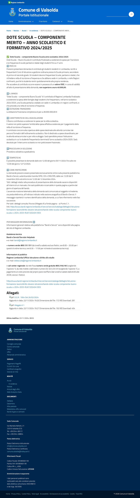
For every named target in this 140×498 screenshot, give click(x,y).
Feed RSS (79, 494)
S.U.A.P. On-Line (13, 366)
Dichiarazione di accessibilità (59, 494)
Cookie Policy (26, 494)
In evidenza (34, 30)
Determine (11, 403)
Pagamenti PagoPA (14, 363)
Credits (72, 494)
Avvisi (24, 30)
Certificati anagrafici (14, 369)
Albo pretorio (11, 406)
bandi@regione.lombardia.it (25, 240)
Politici (9, 349)
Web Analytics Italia (14, 392)
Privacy (70, 21)
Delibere (10, 401)
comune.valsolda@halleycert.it (18, 451)
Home (11, 21)
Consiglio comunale (14, 344)
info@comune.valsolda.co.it (17, 446)
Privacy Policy (16, 494)
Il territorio (43, 21)
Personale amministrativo (16, 354)
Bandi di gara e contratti (15, 411)
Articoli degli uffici (13, 389)
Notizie (16, 30)
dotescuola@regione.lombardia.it (27, 260)
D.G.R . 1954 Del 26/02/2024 (26, 297)
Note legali (35, 494)
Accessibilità (44, 494)
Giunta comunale (13, 346)
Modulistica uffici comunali (16, 409)
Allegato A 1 (19, 305)
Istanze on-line (12, 371)
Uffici (9, 352)
